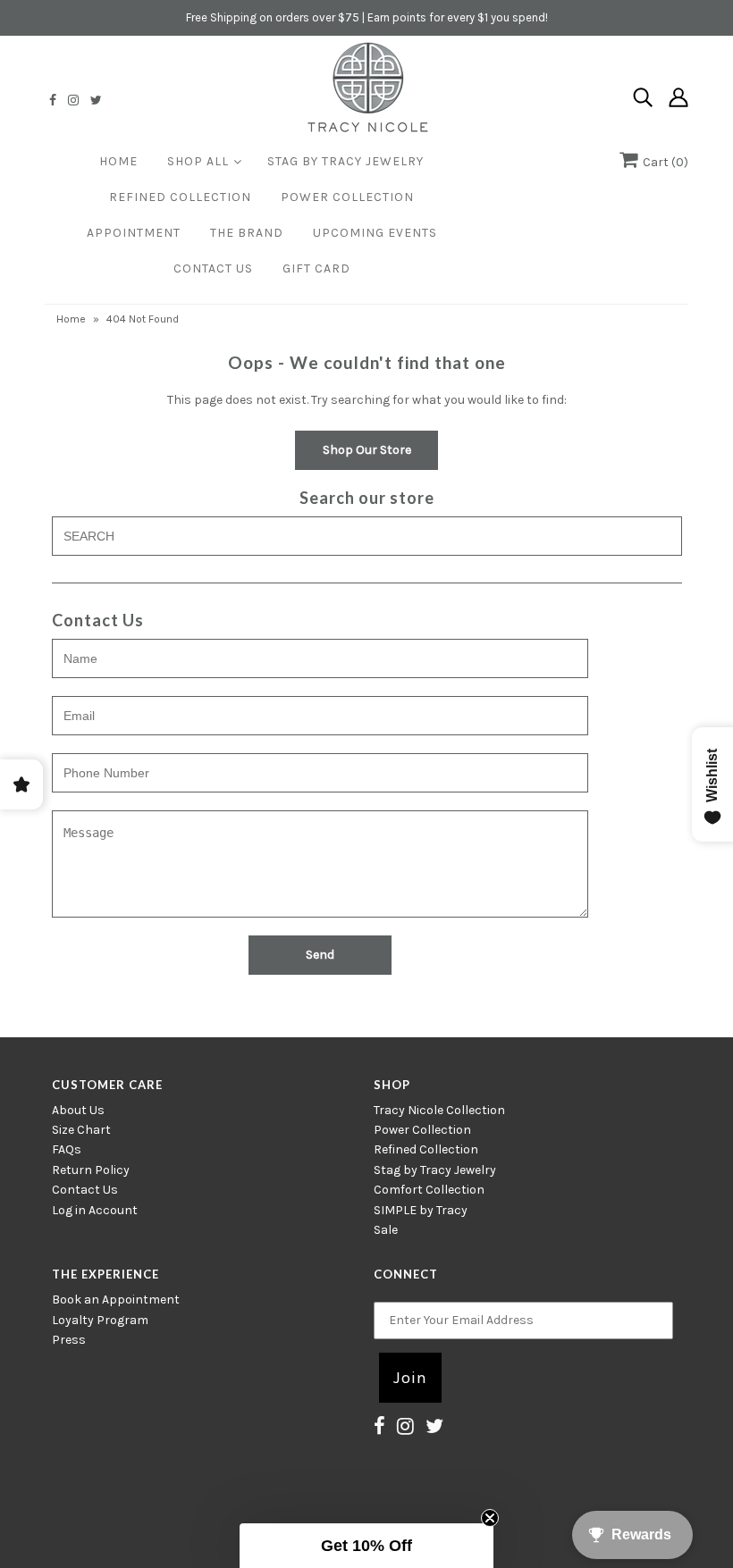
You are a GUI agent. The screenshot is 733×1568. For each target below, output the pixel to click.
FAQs (66, 1149)
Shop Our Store (367, 449)
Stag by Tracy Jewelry (435, 1170)
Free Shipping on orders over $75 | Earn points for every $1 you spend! (367, 17)
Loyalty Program (100, 1320)
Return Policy (91, 1170)
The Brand (246, 232)
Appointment (134, 232)
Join (410, 1378)
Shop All (198, 161)
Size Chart (81, 1129)
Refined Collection (180, 197)
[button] (366, 1545)
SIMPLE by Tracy (421, 1210)
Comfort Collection (429, 1189)
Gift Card (316, 268)
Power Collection (347, 197)
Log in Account (95, 1210)
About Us (78, 1110)
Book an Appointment (116, 1299)
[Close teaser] (490, 1518)
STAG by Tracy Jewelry (345, 161)
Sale (386, 1229)
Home (118, 161)
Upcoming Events (375, 232)
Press (69, 1339)
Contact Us (213, 268)
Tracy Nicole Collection (439, 1110)
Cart (662, 162)
